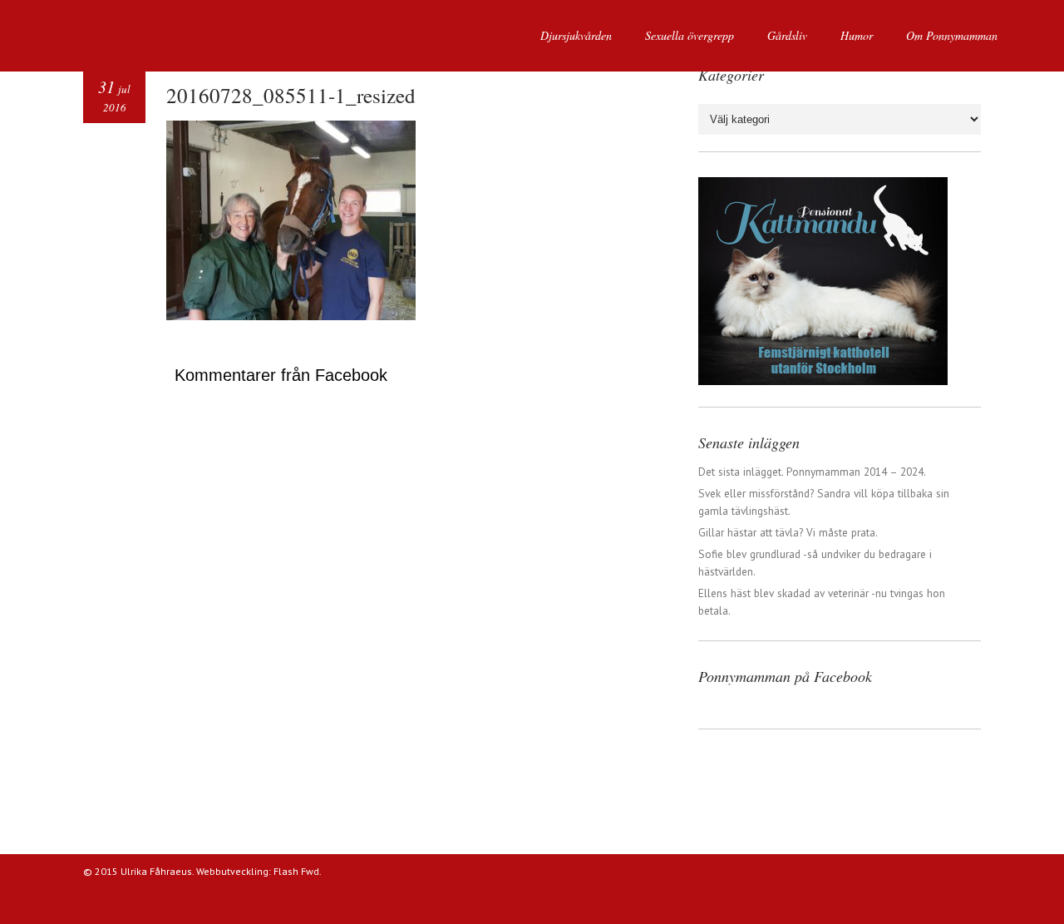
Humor (856, 35)
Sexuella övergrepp (689, 35)
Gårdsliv (787, 35)
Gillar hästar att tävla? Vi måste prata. (788, 532)
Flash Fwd (296, 871)
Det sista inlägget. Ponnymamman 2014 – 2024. (812, 471)
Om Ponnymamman (952, 35)
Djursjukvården (576, 35)
